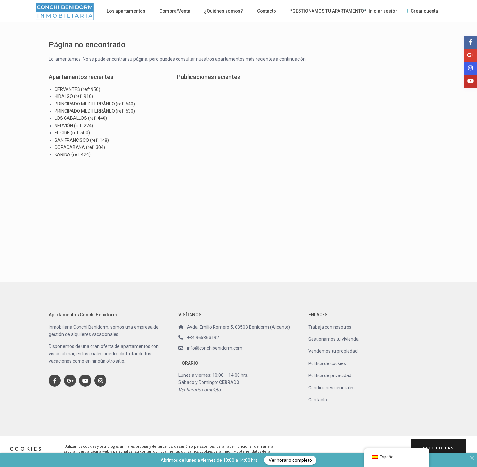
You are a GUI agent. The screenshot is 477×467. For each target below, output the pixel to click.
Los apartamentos (126, 11)
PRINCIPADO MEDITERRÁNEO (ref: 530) (95, 111)
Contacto (266, 11)
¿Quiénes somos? (223, 11)
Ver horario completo (199, 389)
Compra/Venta (174, 11)
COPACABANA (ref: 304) (80, 147)
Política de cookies (327, 363)
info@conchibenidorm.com (214, 347)
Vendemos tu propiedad (333, 351)
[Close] (472, 458)
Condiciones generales (331, 387)
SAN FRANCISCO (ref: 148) (82, 140)
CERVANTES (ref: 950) (77, 89)
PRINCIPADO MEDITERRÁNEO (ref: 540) (95, 103)
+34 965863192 (203, 337)
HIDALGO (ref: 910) (74, 96)
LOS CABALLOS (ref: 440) (81, 118)
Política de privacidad (329, 375)
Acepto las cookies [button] (438, 451)
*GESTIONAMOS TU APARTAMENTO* (328, 11)
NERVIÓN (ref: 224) (74, 125)
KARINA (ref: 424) (73, 154)
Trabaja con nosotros (329, 327)
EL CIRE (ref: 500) (72, 132)
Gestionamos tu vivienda (333, 339)
